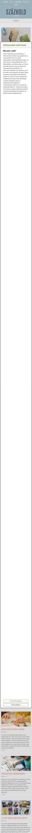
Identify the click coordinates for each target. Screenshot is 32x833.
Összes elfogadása (16, 701)
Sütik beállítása (15, 705)
